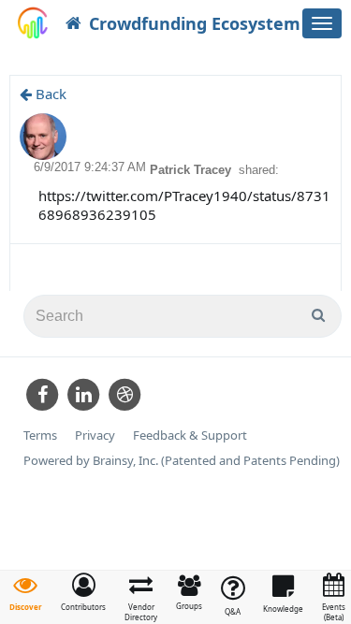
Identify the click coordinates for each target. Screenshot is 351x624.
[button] (83, 592)
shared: (259, 170)
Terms (40, 435)
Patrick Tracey (192, 170)
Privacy (95, 435)
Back (49, 93)
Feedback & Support (190, 435)
